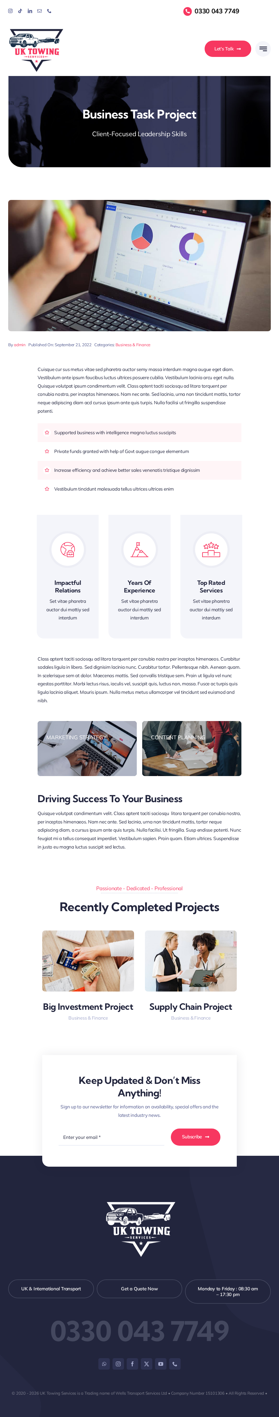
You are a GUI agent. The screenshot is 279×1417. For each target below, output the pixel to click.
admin (20, 344)
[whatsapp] (104, 1364)
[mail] (39, 11)
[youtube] (160, 1364)
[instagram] (10, 11)
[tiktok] (20, 11)
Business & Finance (133, 344)
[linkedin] (30, 11)
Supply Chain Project (190, 1006)
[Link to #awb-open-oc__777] (263, 49)
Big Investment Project (88, 1006)
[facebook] (132, 1364)
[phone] (49, 11)
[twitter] (146, 1364)
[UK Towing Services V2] (36, 29)
